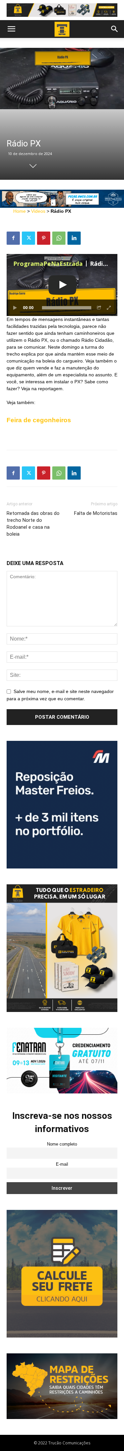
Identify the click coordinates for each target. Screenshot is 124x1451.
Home (19, 211)
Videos (38, 211)
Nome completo (62, 1144)
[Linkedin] (74, 238)
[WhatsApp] (58, 238)
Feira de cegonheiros (39, 420)
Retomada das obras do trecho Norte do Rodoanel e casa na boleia (33, 523)
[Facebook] (13, 238)
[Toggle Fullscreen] (109, 308)
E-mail (62, 1164)
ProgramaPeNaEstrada (48, 264)
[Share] (99, 308)
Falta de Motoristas (95, 513)
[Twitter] (28, 238)
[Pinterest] (43, 238)
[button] (11, 29)
